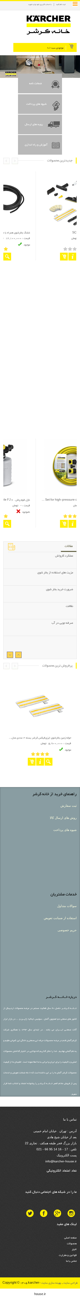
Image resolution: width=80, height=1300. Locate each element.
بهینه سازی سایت (51, 1283)
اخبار (74, 1249)
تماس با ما (71, 1261)
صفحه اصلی (70, 1237)
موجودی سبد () (55, 48)
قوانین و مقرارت (68, 1255)
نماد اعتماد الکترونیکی (62, 1171)
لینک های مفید (67, 1224)
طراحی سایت (70, 1283)
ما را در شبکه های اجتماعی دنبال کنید (51, 1192)
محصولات (72, 1243)
